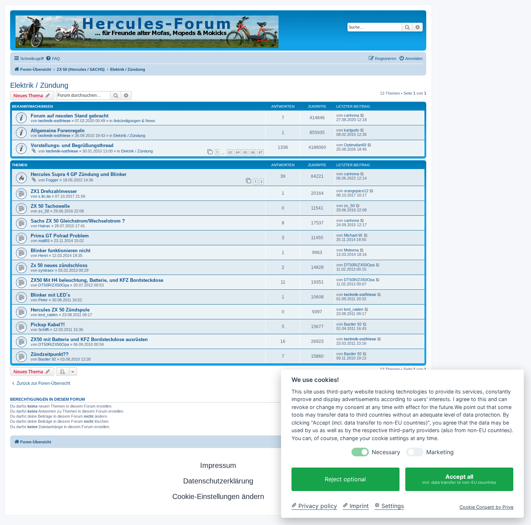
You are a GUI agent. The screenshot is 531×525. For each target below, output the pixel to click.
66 (253, 152)
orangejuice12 (356, 191)
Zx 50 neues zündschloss (59, 265)
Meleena (351, 250)
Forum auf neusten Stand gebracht (69, 116)
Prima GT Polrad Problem (60, 235)
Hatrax (44, 226)
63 (230, 152)
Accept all (459, 479)
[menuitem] (53, 58)
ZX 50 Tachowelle (50, 206)
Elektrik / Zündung (39, 85)
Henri (43, 255)
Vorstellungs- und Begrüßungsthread (72, 145)
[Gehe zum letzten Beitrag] (362, 115)
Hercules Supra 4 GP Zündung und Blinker (78, 174)
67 (260, 152)
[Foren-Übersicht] (147, 30)
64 (237, 152)
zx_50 (43, 211)
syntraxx (46, 270)
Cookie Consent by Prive (486, 506)
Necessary (386, 452)
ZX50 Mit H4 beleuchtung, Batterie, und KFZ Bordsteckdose (97, 280)
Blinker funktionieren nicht (60, 250)
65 (245, 152)
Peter (43, 300)
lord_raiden (48, 315)
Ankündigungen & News (134, 121)
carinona (351, 115)
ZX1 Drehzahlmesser (54, 191)
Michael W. (353, 235)
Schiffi (43, 329)
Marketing (440, 452)
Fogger (52, 180)
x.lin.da (44, 196)
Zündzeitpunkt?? (50, 354)
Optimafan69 (355, 145)
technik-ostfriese (54, 121)
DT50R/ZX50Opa (359, 265)
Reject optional (345, 479)
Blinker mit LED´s (50, 295)
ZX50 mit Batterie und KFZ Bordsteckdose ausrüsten (89, 339)
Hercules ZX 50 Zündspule (60, 310)
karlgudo (351, 130)
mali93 (43, 240)
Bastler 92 (353, 324)
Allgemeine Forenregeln (58, 130)
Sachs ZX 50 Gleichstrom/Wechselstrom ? (78, 221)
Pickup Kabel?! (48, 324)
